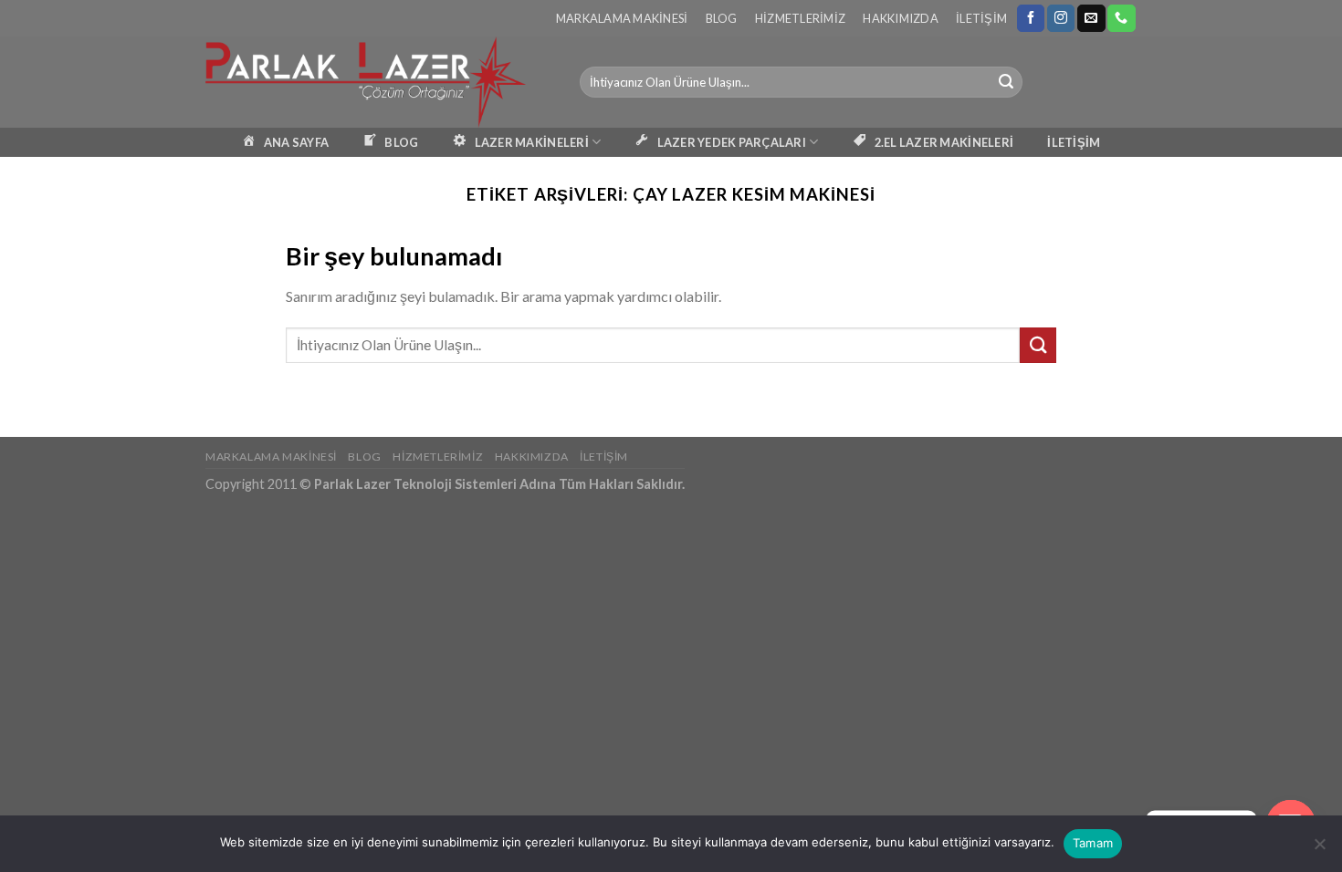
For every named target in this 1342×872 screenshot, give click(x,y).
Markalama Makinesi (622, 18)
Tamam (1093, 843)
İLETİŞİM (1073, 142)
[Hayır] (1319, 849)
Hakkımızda (900, 18)
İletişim (981, 18)
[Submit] (1006, 82)
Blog (722, 18)
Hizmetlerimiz (800, 18)
